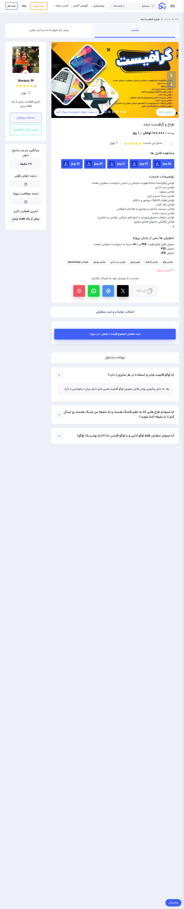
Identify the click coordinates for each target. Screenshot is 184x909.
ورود (23, 6)
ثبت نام (11, 6)
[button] (171, 84)
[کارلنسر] (162, 5)
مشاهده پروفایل (26, 118)
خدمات (167, 19)
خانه (177, 19)
